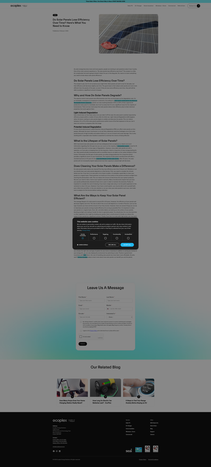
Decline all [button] (112, 244)
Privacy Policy (86, 230)
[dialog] (105, 233)
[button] (82, 245)
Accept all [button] (127, 244)
